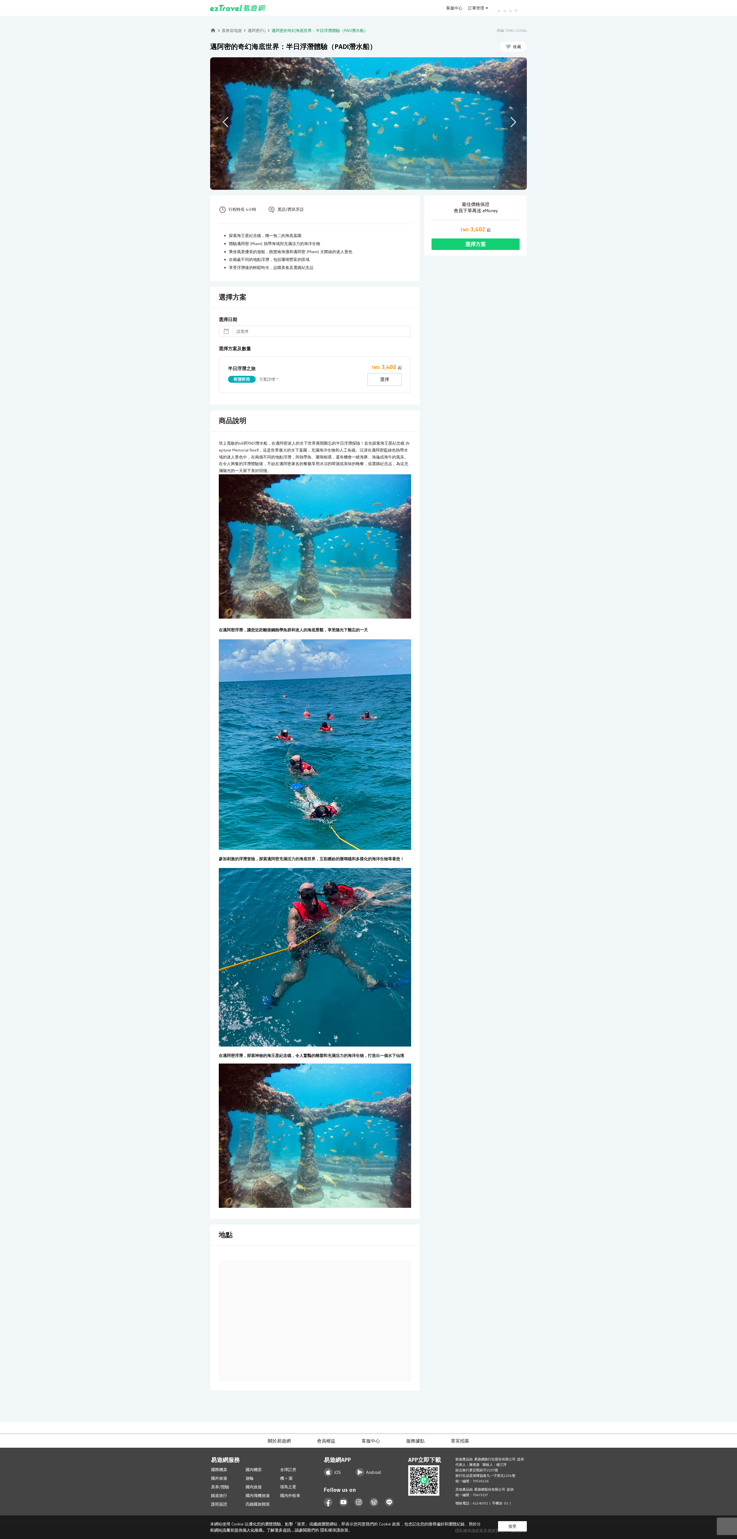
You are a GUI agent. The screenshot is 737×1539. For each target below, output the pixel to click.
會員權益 (326, 1441)
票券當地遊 (232, 31)
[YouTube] (343, 1502)
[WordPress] (374, 1502)
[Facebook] (328, 1502)
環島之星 (288, 1486)
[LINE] (389, 1502)
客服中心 (454, 8)
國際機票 (219, 1469)
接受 (512, 1526)
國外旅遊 (219, 1478)
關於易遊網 (279, 1441)
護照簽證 (219, 1504)
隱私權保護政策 (334, 1530)
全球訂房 (288, 1469)
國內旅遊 (254, 1486)
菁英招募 (460, 1441)
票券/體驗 (220, 1486)
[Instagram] (358, 1502)
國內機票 (254, 1469)
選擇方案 (475, 244)
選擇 (384, 379)
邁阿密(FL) (257, 31)
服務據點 (415, 1441)
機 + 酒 (286, 1478)
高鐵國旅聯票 (258, 1504)
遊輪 (250, 1478)
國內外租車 (290, 1495)
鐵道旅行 (219, 1495)
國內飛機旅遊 (258, 1495)
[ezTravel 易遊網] (237, 8)
